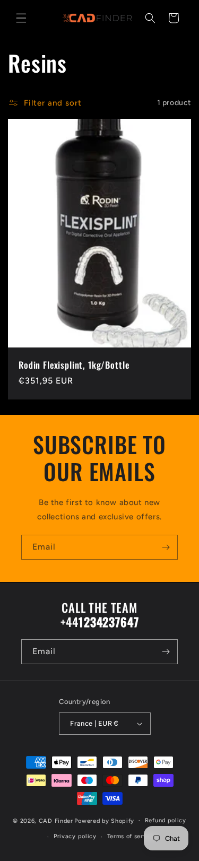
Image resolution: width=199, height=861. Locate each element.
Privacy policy (75, 836)
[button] (21, 18)
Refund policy (165, 820)
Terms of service (131, 836)
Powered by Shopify (104, 820)
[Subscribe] (165, 547)
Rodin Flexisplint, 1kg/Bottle (74, 365)
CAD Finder (56, 820)
